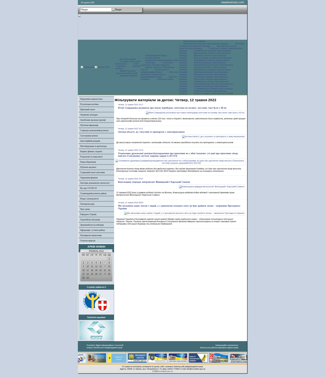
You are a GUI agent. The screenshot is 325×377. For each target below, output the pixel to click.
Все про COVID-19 (88, 188)
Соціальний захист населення (92, 172)
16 (83, 270)
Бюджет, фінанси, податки (91, 151)
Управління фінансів (89, 177)
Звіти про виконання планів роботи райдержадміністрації (159, 74)
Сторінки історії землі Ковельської (127, 62)
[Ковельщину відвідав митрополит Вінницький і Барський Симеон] (211, 186)
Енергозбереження (88, 162)
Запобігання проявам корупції (93, 120)
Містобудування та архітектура (93, 146)
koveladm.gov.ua (166, 371)
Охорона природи (87, 240)
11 (92, 266)
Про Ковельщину (128, 59)
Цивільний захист (87, 109)
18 (92, 270)
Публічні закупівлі (88, 167)
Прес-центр (85, 209)
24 (87, 274)
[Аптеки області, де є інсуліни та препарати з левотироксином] (213, 136)
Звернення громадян (89, 115)
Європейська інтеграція (90, 219)
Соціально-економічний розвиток (94, 130)
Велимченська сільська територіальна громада (206, 43)
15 (109, 266)
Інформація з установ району (92, 230)
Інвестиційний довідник (90, 141)
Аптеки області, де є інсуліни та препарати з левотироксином (151, 132)
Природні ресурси (128, 75)
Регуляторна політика (89, 104)
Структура (150, 62)
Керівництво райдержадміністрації (161, 60)
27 (100, 274)
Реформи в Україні (88, 214)
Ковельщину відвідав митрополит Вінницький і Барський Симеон (154, 182)
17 (87, 270)
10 (87, 266)
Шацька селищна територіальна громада (213, 93)
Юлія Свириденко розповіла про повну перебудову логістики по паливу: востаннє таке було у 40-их (172, 108)
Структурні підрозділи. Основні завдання (157, 63)
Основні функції (152, 58)
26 (96, 274)
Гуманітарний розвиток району (93, 193)
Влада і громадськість (89, 198)
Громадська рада (87, 204)
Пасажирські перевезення (91, 235)
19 (96, 270)
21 (105, 270)
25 (92, 274)
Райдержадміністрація (156, 55)
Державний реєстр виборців (92, 225)
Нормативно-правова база (91, 99)
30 (83, 277)
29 (109, 274)
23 (83, 274)
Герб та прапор (127, 65)
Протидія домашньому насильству (95, 183)
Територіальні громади (194, 41)
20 (100, 270)
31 (87, 277)
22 (109, 270)
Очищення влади (165, 79)
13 (100, 266)
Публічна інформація (89, 125)
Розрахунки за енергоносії (91, 157)
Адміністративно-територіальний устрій (126, 72)
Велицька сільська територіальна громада (211, 44)
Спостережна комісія (89, 136)
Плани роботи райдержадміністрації (155, 71)
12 (96, 266)
